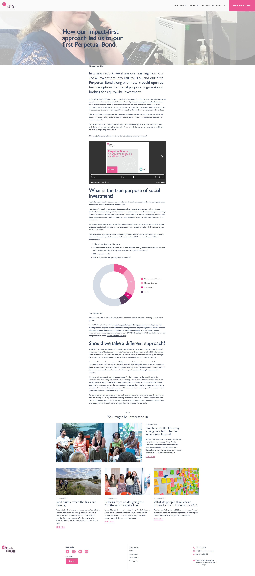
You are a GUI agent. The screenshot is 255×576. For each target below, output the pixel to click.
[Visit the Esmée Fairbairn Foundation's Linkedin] (74, 551)
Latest (219, 5)
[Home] (9, 5)
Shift (121, 362)
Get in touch (133, 554)
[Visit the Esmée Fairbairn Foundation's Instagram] (67, 551)
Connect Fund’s (127, 367)
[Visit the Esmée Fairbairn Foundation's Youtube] (80, 551)
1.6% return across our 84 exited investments (127, 400)
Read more (150, 456)
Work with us (133, 557)
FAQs (131, 551)
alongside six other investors (150, 102)
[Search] (225, 6)
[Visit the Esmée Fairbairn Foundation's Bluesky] (86, 551)
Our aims (192, 5)
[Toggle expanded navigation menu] (185, 5)
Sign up (71, 561)
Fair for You (144, 99)
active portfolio (106, 237)
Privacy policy (133, 561)
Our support (206, 5)
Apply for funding (242, 5)
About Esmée (179, 5)
